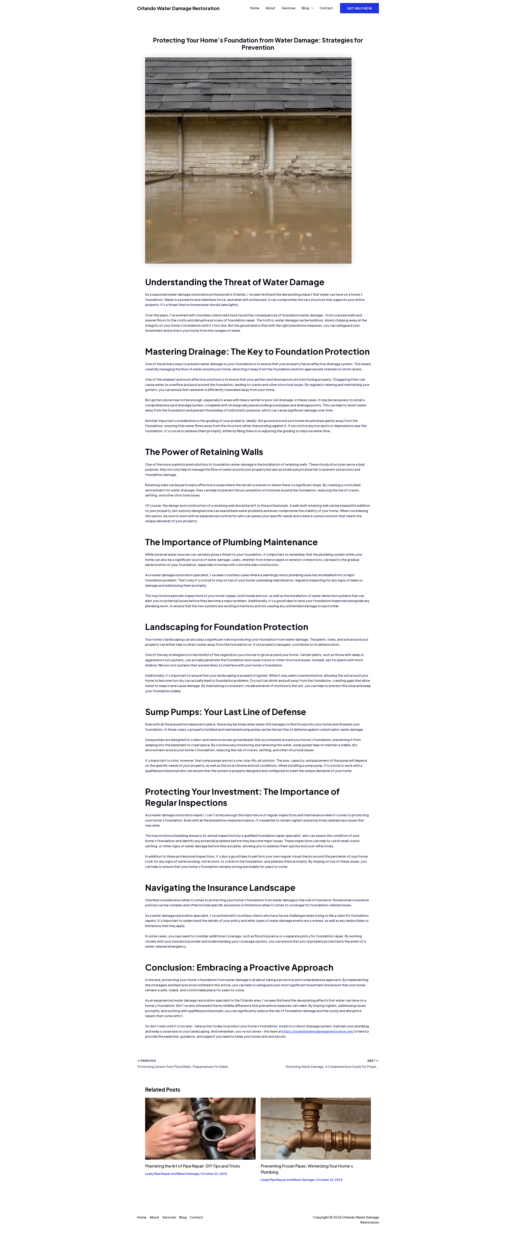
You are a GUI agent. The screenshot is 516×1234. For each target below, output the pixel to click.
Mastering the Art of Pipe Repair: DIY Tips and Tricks (192, 1165)
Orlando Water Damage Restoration (178, 8)
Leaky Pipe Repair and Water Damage (172, 1173)
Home (254, 8)
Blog (305, 8)
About (270, 8)
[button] (311, 8)
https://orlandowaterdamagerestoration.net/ (318, 1031)
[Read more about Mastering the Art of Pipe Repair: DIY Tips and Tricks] (200, 1128)
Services (288, 8)
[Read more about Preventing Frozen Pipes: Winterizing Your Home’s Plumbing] (316, 1128)
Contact (326, 8)
